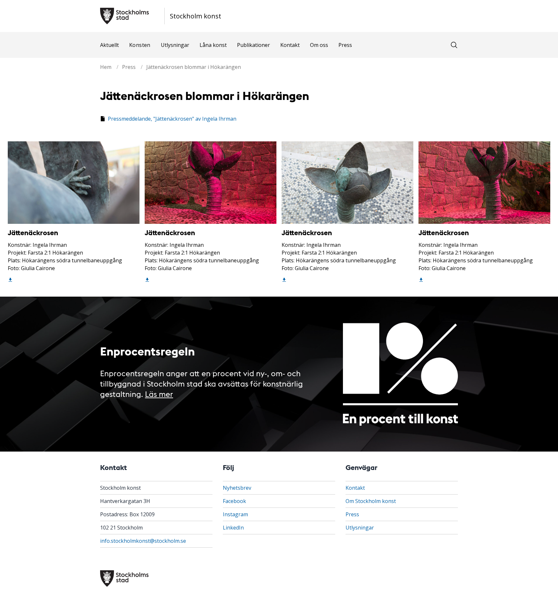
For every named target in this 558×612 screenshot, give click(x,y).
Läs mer (159, 393)
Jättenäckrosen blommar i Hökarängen (193, 67)
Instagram (235, 514)
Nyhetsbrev (237, 487)
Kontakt (290, 45)
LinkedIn (233, 527)
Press (345, 45)
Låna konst (213, 45)
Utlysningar (175, 45)
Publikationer (253, 45)
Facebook (234, 501)
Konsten (139, 45)
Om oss (319, 45)
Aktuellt (109, 45)
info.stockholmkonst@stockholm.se (143, 540)
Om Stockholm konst (371, 501)
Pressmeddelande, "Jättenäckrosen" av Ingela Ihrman (172, 118)
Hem (105, 67)
